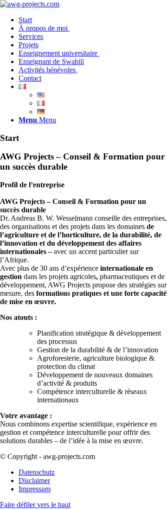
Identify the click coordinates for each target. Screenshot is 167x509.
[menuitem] (93, 20)
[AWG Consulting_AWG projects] (29, 4)
